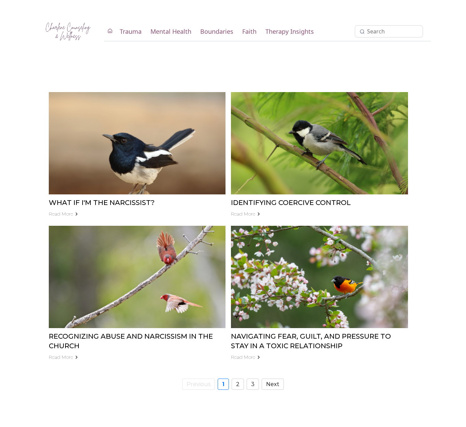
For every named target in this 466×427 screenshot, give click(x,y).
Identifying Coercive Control (291, 202)
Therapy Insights (289, 31)
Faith (249, 31)
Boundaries (216, 31)
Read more (61, 214)
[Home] (110, 31)
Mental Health (170, 31)
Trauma (131, 31)
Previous (198, 384)
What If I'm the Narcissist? (102, 202)
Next (272, 384)
